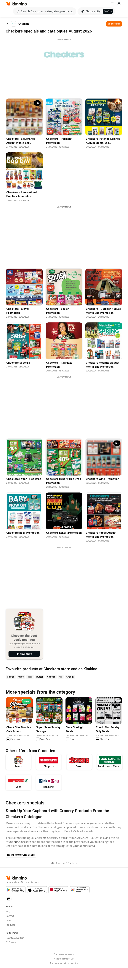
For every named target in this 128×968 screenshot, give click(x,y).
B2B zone (11, 942)
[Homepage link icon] (52, 863)
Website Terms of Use (64, 958)
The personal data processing (64, 963)
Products (10, 924)
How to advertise (15, 937)
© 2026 (64, 954)
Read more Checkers (21, 854)
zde (16, 842)
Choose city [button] (93, 11)
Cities (9, 920)
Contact (10, 915)
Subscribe (115, 23)
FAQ (8, 911)
